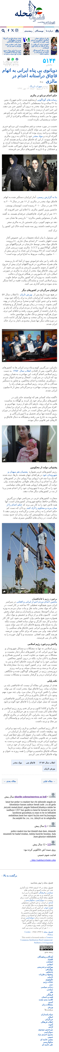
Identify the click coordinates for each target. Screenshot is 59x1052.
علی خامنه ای (47, 1045)
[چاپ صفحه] (8, 59)
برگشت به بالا (10, 875)
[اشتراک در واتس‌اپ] (12, 59)
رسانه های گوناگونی (47, 100)
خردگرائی (49, 1019)
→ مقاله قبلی (49, 781)
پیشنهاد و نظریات (46, 974)
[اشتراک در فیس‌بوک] (16, 59)
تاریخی (50, 977)
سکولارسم (30, 900)
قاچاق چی (30, 763)
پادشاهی (49, 972)
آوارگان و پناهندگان (45, 957)
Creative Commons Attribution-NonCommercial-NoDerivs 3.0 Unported (36, 940)
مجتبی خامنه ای (46, 1039)
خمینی (50, 1037)
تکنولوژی (49, 979)
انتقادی (50, 964)
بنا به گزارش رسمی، (46, 197)
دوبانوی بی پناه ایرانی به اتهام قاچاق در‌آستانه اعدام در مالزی (29, 76)
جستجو (3, 30)
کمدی (50, 1002)
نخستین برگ (56, 30)
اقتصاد (50, 959)
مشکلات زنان (47, 1004)
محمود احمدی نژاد (45, 1034)
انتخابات (49, 962)
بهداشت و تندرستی (45, 967)
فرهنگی (42, 893)
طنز (51, 992)
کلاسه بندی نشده (46, 1000)
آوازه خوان (48, 908)
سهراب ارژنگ (36, 86)
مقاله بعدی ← (10, 781)
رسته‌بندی (28, 31)
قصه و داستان (47, 997)
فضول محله (29, 11)
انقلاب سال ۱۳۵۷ (22, 371)
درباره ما (49, 31)
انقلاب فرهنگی (47, 1022)
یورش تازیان (25, 294)
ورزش (50, 1007)
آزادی (50, 902)
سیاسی (50, 893)
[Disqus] (29, 829)
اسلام (50, 1017)
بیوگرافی (49, 969)
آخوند (50, 1024)
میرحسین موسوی (45, 1029)
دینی (51, 984)
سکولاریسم (48, 1042)
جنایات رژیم (48, 982)
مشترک (12, 30)
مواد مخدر (38, 136)
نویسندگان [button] (39, 31)
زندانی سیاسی (47, 987)
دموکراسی (40, 900)
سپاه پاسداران (47, 1014)
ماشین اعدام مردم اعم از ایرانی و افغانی (36, 601)
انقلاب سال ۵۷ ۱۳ (47, 763)
